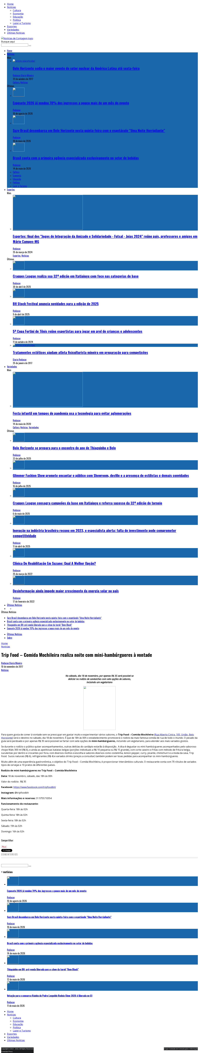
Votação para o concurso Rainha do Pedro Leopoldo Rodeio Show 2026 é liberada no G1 (49, 991)
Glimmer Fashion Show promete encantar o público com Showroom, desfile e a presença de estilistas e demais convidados (101, 475)
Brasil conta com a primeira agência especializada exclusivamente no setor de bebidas (76, 157)
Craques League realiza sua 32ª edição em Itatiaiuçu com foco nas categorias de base (76, 276)
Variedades (13, 29)
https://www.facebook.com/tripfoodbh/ (34, 782)
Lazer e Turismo (22, 23)
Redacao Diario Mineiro (23, 75)
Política (17, 20)
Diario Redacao (19, 359)
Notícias (11, 7)
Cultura (17, 10)
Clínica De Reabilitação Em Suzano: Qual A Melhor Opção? (54, 563)
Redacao (16, 110)
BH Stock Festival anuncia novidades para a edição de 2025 (56, 303)
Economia (18, 13)
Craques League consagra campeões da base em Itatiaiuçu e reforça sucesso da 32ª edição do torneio (87, 502)
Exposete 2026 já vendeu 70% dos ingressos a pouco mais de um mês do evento (71, 102)
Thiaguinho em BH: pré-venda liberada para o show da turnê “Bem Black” (39, 620)
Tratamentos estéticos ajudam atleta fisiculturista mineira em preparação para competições (80, 352)
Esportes (12, 26)
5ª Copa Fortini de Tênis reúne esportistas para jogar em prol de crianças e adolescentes (77, 331)
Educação (18, 16)
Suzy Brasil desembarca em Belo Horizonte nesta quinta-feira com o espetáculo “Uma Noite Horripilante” (89, 130)
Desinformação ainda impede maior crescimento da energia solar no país (66, 590)
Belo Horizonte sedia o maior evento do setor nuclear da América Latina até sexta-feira (76, 68)
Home (10, 4)
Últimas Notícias (16, 32)
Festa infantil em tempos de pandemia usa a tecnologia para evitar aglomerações (72, 413)
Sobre (9, 633)
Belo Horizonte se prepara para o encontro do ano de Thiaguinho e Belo (64, 447)
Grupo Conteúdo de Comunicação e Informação (181, 1044)
